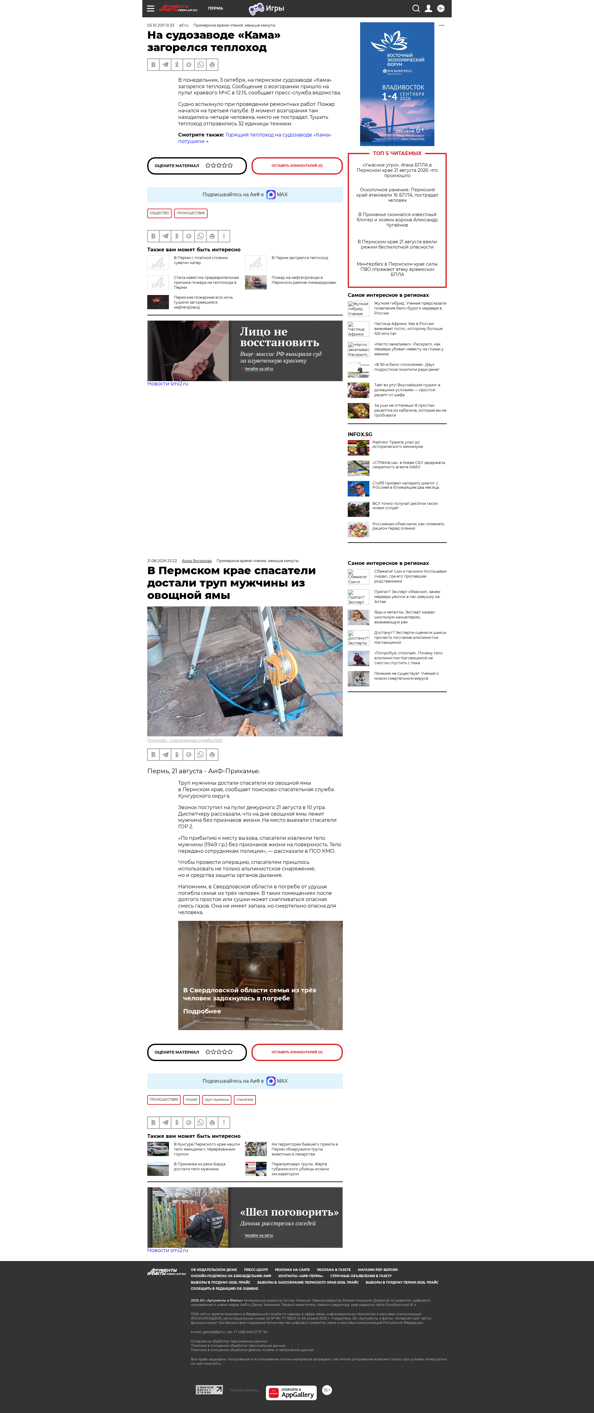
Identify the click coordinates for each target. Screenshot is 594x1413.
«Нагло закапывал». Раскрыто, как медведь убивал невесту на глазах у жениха (409, 349)
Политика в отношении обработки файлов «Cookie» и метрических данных (252, 1350)
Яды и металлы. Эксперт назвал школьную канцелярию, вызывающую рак (404, 617)
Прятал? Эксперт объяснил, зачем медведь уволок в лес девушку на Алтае (407, 596)
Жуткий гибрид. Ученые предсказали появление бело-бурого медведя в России (410, 308)
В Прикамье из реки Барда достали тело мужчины (200, 1166)
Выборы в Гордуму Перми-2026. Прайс (402, 1283)
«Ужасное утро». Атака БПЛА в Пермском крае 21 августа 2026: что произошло (397, 170)
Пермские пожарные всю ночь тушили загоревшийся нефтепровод (203, 302)
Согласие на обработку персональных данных (229, 1341)
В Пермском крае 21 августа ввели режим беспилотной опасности (397, 244)
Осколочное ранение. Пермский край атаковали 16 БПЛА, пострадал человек (397, 195)
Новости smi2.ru (167, 384)
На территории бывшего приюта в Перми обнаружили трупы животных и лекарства (305, 1149)
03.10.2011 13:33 (160, 25)
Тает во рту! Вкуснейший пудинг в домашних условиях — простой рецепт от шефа (407, 390)
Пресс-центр (256, 1270)
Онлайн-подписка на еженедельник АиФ (231, 1276)
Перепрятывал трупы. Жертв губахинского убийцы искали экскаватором (300, 1169)
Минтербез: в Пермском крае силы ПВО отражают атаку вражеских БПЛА (397, 269)
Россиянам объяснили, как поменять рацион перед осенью (408, 526)
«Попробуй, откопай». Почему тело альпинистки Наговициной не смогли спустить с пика (408, 658)
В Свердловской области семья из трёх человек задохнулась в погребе (249, 994)
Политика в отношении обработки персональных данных (238, 1346)
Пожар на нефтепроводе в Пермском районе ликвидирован (304, 280)
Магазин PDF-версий (378, 1270)
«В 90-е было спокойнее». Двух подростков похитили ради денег (407, 367)
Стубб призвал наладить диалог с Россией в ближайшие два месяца (405, 485)
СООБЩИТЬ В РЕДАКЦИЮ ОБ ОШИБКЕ (224, 1289)
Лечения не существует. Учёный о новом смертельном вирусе (406, 676)
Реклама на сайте (292, 1270)
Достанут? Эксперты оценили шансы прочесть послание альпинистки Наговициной (410, 637)
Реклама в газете (334, 1270)
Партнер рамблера (244, 1390)
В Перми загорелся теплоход (300, 257)
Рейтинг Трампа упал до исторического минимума (397, 444)
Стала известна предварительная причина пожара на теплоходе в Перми (206, 282)
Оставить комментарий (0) (297, 166)
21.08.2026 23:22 (162, 560)
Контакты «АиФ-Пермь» (300, 1276)
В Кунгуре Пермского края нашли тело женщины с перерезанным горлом (207, 1149)
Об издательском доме (214, 1270)
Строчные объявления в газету (361, 1276)
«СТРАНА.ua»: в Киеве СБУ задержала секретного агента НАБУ (408, 465)
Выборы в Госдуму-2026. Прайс (220, 1283)
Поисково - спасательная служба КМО (184, 740)
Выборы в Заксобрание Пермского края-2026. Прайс (308, 1283)
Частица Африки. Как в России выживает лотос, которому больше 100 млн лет (408, 328)
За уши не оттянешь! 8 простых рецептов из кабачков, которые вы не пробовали (410, 410)
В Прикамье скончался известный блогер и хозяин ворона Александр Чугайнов (397, 220)
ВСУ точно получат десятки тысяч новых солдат (405, 505)
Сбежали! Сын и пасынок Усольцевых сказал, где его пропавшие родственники (410, 576)
